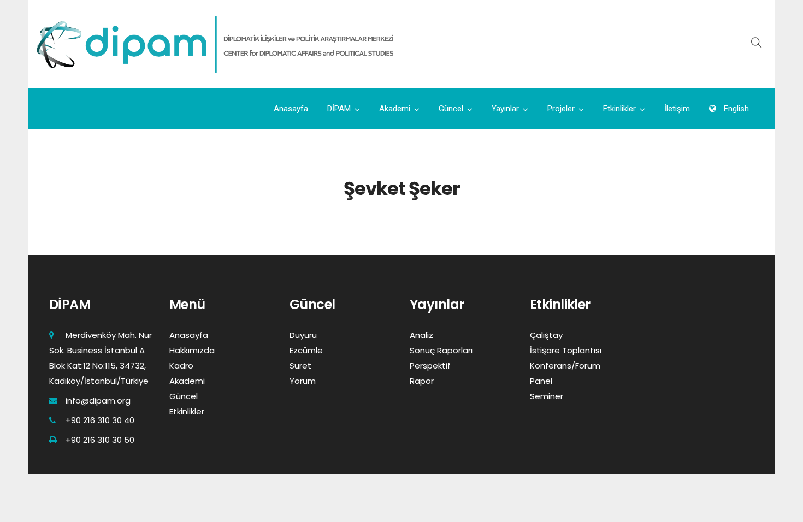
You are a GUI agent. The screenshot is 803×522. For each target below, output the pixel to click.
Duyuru (303, 335)
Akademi (394, 109)
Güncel (451, 109)
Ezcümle (306, 350)
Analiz (421, 335)
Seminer (546, 396)
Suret (300, 365)
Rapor (422, 381)
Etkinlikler (619, 109)
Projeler (561, 109)
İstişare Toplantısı (565, 350)
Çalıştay (546, 335)
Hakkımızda (192, 350)
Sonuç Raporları (441, 350)
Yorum (303, 381)
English (735, 109)
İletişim (677, 109)
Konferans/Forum (565, 365)
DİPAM (339, 109)
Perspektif (430, 365)
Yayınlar (505, 109)
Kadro (181, 365)
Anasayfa (291, 109)
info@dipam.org (98, 400)
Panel (541, 381)
